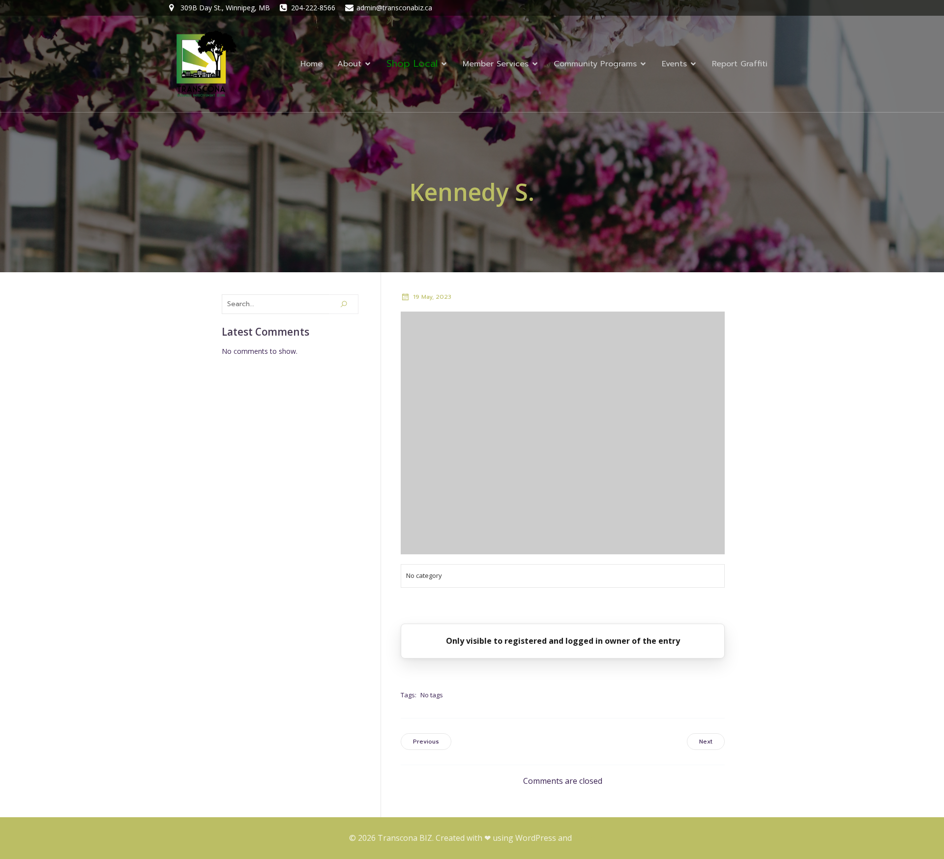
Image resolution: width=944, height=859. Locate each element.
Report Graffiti (739, 64)
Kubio (584, 837)
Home (311, 64)
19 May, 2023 (432, 296)
